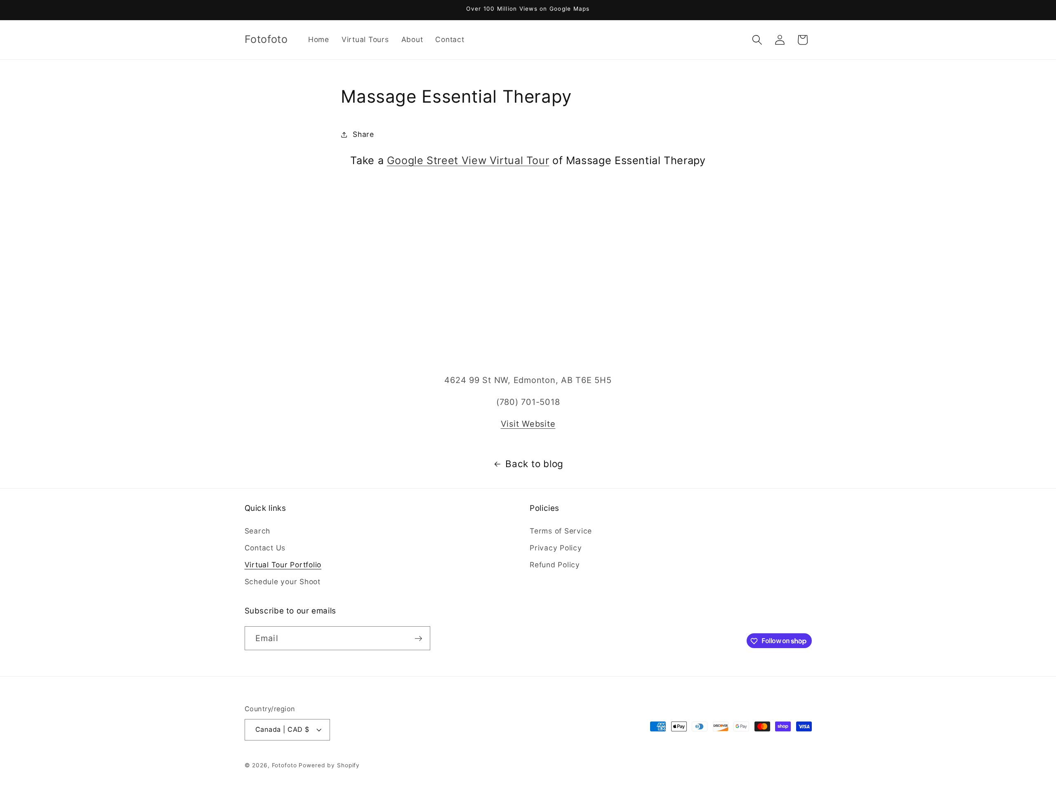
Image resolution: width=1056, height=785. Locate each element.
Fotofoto (284, 765)
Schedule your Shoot (283, 581)
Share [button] (363, 134)
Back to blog (534, 463)
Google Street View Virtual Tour (468, 160)
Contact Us (265, 547)
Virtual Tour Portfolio (283, 564)
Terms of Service (561, 530)
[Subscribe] (418, 638)
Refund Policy (555, 564)
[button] (757, 39)
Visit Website (528, 424)
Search (258, 530)
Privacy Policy (556, 547)
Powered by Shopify (329, 765)
